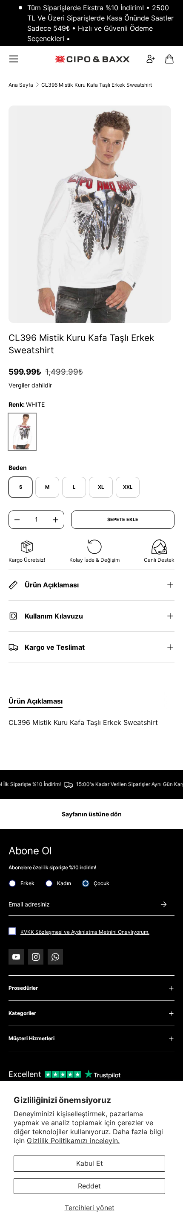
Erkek (27, 883)
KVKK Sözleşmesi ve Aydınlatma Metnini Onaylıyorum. (84, 932)
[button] (169, 59)
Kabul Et (89, 1163)
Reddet (89, 1186)
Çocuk (101, 883)
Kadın (64, 883)
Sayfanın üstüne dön (92, 814)
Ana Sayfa (21, 85)
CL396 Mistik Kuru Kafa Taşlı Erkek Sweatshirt (96, 85)
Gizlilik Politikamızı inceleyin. (73, 1140)
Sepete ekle (122, 519)
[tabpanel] (91, 722)
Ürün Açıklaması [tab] (36, 701)
